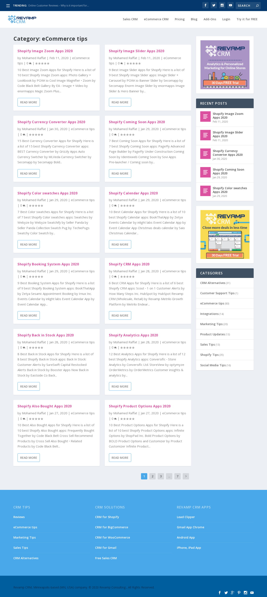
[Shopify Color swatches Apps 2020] (205, 191)
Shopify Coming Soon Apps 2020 (137, 122)
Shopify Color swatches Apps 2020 (47, 193)
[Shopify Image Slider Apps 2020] (205, 135)
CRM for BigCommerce (111, 527)
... (169, 476)
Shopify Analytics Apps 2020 (133, 335)
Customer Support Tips (217, 293)
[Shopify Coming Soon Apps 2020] (205, 172)
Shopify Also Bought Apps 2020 (45, 406)
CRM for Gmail (105, 548)
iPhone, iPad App (189, 548)
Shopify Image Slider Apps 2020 (136, 51)
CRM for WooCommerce (112, 537)
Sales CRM (130, 19)
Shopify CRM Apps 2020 (129, 264)
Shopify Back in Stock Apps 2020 (46, 335)
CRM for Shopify (107, 517)
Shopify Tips (209, 355)
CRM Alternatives (212, 283)
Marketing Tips (211, 324)
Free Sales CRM (106, 558)
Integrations (209, 314)
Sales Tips (207, 344)
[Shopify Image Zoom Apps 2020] (205, 116)
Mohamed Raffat (34, 58)
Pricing (180, 19)
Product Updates (212, 334)
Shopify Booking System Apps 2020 (48, 264)
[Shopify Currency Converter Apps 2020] (205, 153)
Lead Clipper (186, 517)
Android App (186, 537)
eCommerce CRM (156, 19)
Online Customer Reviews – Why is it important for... (58, 5)
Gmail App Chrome (190, 527)
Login (226, 19)
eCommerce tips (83, 129)
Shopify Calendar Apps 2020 (133, 193)
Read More (28, 102)
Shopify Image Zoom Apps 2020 (45, 51)
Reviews (19, 517)
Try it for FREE (247, 19)
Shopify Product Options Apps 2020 (140, 406)
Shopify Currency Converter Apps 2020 (51, 122)
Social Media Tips (213, 365)
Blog (194, 19)
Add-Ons (210, 19)
